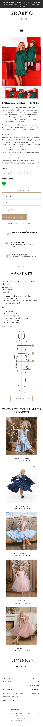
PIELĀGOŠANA (8, 197)
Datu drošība (8, 700)
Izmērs (6, 169)
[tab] (21, 266)
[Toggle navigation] (21, 30)
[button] (3, 61)
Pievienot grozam (14, 217)
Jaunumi (6, 678)
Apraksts (21, 266)
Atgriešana (34, 681)
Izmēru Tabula (21, 190)
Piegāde (33, 678)
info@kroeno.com (18, 721)
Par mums (36, 693)
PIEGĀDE (6, 202)
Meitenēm (7, 681)
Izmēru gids (34, 685)
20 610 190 (17, 715)
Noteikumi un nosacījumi (13, 693)
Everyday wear (25, 223)
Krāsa (8, 179)
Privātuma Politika (11, 697)
